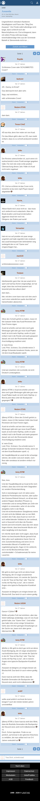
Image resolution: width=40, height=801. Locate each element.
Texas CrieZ (20, 124)
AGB (11, 779)
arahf (20, 691)
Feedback (29, 779)
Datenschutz (29, 771)
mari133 (20, 256)
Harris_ (20, 200)
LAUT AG (26, 793)
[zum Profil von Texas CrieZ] (3, 124)
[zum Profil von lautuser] (3, 79)
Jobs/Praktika (29, 775)
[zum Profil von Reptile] (3, 59)
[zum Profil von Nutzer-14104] (3, 603)
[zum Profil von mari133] (3, 256)
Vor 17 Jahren (20, 64)
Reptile (20, 59)
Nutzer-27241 (20, 107)
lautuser (20, 79)
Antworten (20, 74)
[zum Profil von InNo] (3, 150)
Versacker (20, 228)
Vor (34, 53)
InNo (20, 150)
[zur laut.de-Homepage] (3, 3)
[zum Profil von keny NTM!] (3, 311)
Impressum (10, 771)
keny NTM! (20, 311)
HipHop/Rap (9, 16)
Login (37, 3)
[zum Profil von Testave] (3, 273)
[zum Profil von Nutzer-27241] (3, 107)
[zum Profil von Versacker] (3, 228)
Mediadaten (10, 775)
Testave (20, 273)
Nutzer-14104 (20, 603)
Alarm (14, 74)
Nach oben (20, 766)
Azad (3, 8)
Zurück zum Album (20, 47)
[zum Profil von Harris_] (3, 201)
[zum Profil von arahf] (3, 691)
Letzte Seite (38, 53)
